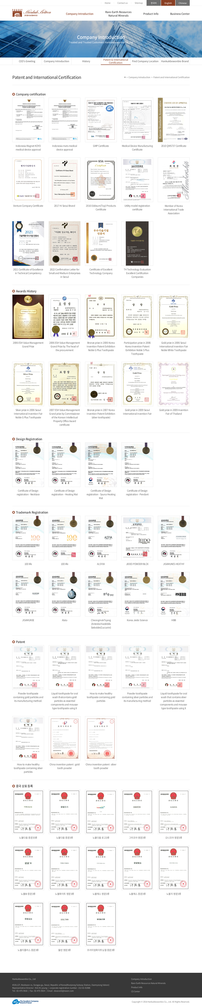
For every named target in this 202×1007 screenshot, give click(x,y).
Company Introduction (79, 13)
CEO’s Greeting (27, 61)
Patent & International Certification (115, 61)
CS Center (135, 991)
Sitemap (139, 2)
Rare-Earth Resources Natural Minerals (148, 983)
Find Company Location (145, 61)
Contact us (122, 2)
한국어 (154, 2)
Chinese (183, 2)
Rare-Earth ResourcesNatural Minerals (118, 13)
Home (107, 2)
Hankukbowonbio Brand (175, 61)
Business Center (180, 13)
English (168, 2)
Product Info (150, 13)
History (86, 61)
